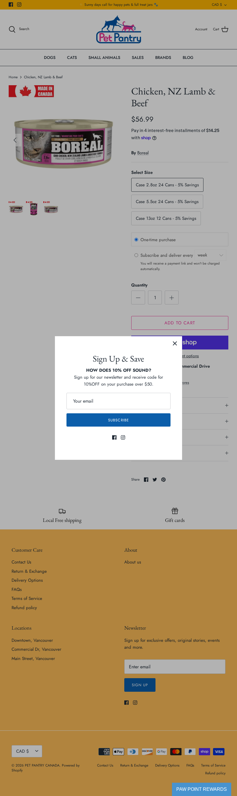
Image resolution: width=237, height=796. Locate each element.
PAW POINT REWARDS (201, 789)
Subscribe (118, 420)
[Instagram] (123, 437)
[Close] (175, 343)
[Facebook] (114, 437)
